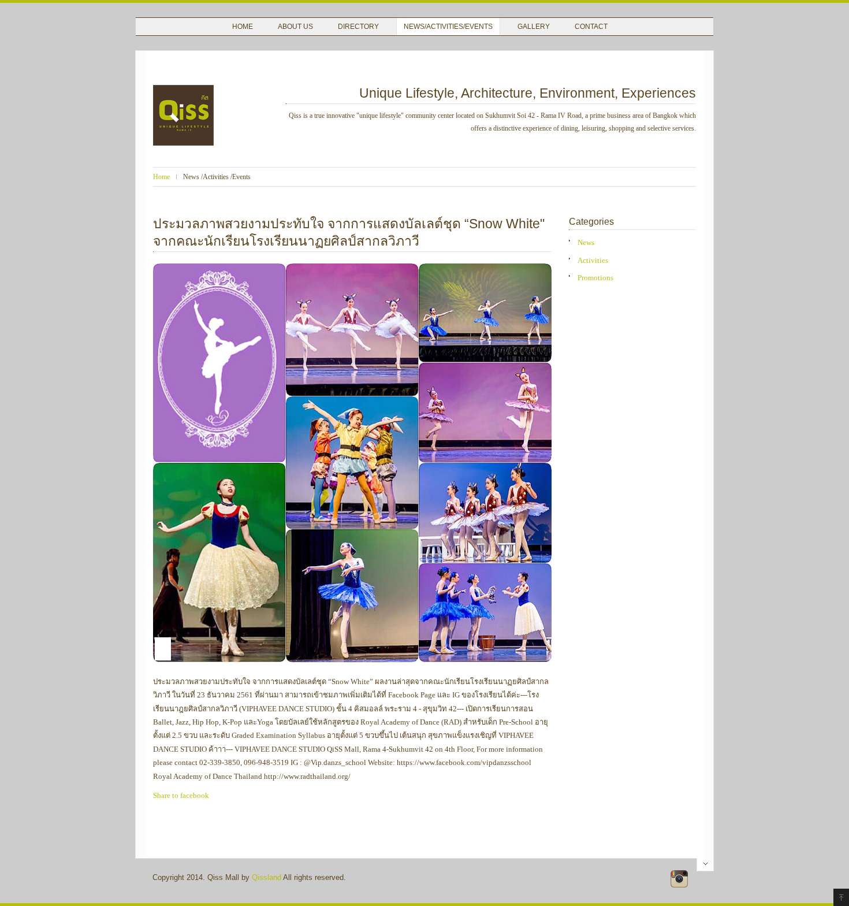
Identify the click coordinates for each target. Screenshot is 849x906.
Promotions (595, 277)
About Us (295, 27)
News (586, 242)
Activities (593, 260)
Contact (591, 27)
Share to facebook (181, 795)
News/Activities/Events (448, 27)
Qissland (266, 877)
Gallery (533, 27)
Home (242, 27)
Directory (358, 27)
